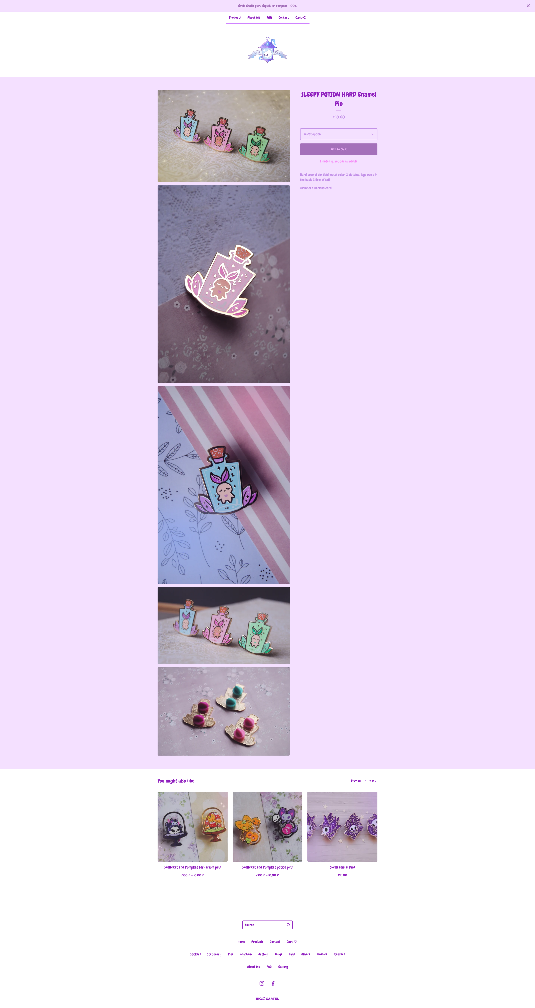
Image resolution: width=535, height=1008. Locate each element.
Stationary (214, 954)
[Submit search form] (288, 924)
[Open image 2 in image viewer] (224, 284)
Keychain (246, 954)
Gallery (283, 967)
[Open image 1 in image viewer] (224, 136)
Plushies (322, 954)
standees (339, 954)
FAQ (269, 17)
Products (235, 17)
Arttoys (263, 954)
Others (305, 954)
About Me (253, 17)
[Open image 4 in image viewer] (224, 625)
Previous (356, 781)
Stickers (195, 954)
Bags (292, 954)
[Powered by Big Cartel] (267, 999)
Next (372, 781)
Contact (284, 17)
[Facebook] (273, 983)
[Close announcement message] (528, 6)
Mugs (278, 954)
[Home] (267, 50)
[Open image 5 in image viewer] (224, 711)
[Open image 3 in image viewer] (224, 485)
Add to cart (338, 149)
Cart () (301, 17)
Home (241, 942)
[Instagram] (262, 983)
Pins (230, 954)
